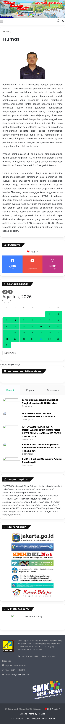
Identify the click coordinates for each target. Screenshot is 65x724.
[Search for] (63, 21)
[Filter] (5, 292)
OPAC (27, 718)
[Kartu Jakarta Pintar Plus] (32, 562)
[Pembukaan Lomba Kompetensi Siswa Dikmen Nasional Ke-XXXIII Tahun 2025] (11, 448)
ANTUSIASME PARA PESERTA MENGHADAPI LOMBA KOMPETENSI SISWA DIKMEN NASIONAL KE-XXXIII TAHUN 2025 (41, 431)
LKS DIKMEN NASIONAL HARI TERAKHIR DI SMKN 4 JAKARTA (38, 415)
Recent (10, 390)
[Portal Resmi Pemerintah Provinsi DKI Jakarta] (32, 538)
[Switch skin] (58, 21)
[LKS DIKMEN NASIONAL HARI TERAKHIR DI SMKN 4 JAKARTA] (11, 417)
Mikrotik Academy (18, 609)
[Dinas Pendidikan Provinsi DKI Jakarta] (32, 547)
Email (44, 718)
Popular (30, 390)
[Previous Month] (4, 300)
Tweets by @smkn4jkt (10, 364)
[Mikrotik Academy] (32, 620)
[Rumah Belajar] (32, 593)
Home (8, 31)
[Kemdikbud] (32, 570)
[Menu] (1, 21)
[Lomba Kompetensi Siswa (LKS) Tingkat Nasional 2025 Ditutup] (11, 404)
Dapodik (36, 718)
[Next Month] (9, 300)
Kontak (52, 718)
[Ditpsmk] (32, 578)
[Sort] (10, 292)
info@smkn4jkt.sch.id (21, 674)
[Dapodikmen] (32, 585)
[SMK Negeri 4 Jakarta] (32, 9)
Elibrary (19, 718)
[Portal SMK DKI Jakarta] (32, 555)
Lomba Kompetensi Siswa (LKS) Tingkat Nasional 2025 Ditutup (40, 401)
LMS (12, 718)
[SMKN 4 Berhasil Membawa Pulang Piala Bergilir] (11, 463)
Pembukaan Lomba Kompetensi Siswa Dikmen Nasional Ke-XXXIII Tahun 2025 (41, 447)
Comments (53, 390)
